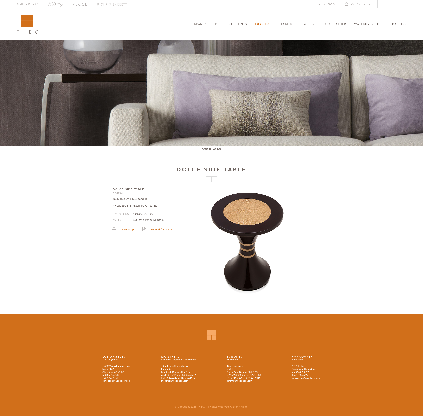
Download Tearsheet (159, 229)
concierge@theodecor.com (116, 380)
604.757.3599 (301, 372)
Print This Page (126, 229)
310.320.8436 (112, 375)
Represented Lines (231, 24)
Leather (308, 24)
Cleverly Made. (239, 406)
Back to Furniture (212, 148)
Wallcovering (366, 24)
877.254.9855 (254, 375)
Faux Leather (334, 24)
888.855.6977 (188, 375)
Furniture (264, 24)
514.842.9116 (170, 375)
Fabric (286, 24)
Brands (200, 24)
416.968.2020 (236, 375)
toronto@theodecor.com (239, 380)
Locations (397, 24)
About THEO (327, 4)
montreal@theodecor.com (174, 380)
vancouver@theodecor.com (306, 378)
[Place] (80, 4)
